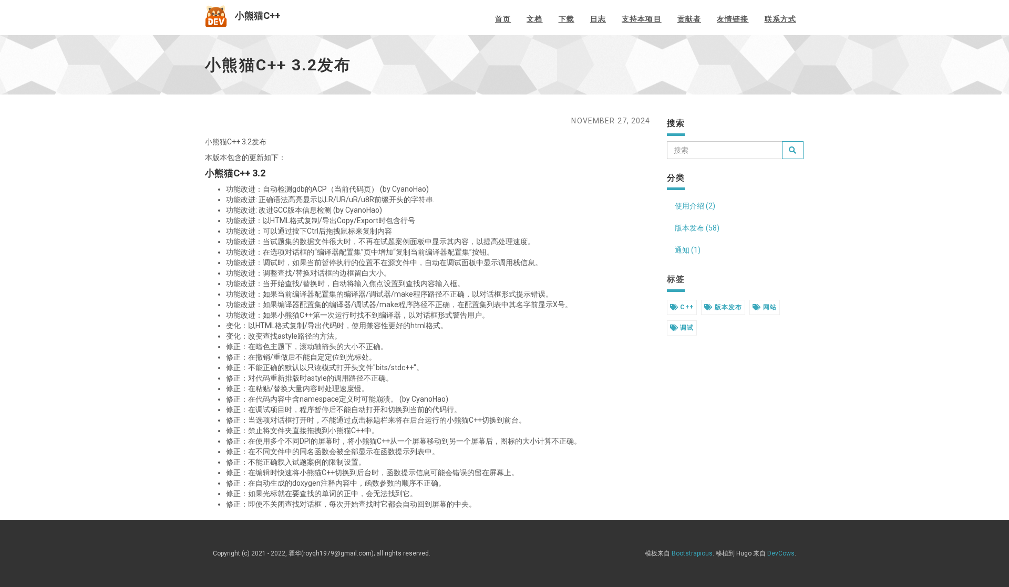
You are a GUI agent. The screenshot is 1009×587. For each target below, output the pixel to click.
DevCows (781, 553)
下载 (566, 19)
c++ (686, 307)
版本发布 (727, 307)
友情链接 (732, 19)
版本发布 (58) (697, 228)
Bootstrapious (692, 553)
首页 (503, 19)
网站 (769, 307)
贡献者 (689, 19)
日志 (598, 19)
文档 (534, 19)
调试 (686, 327)
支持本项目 (642, 19)
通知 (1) (688, 250)
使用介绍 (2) (695, 206)
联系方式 (780, 19)
